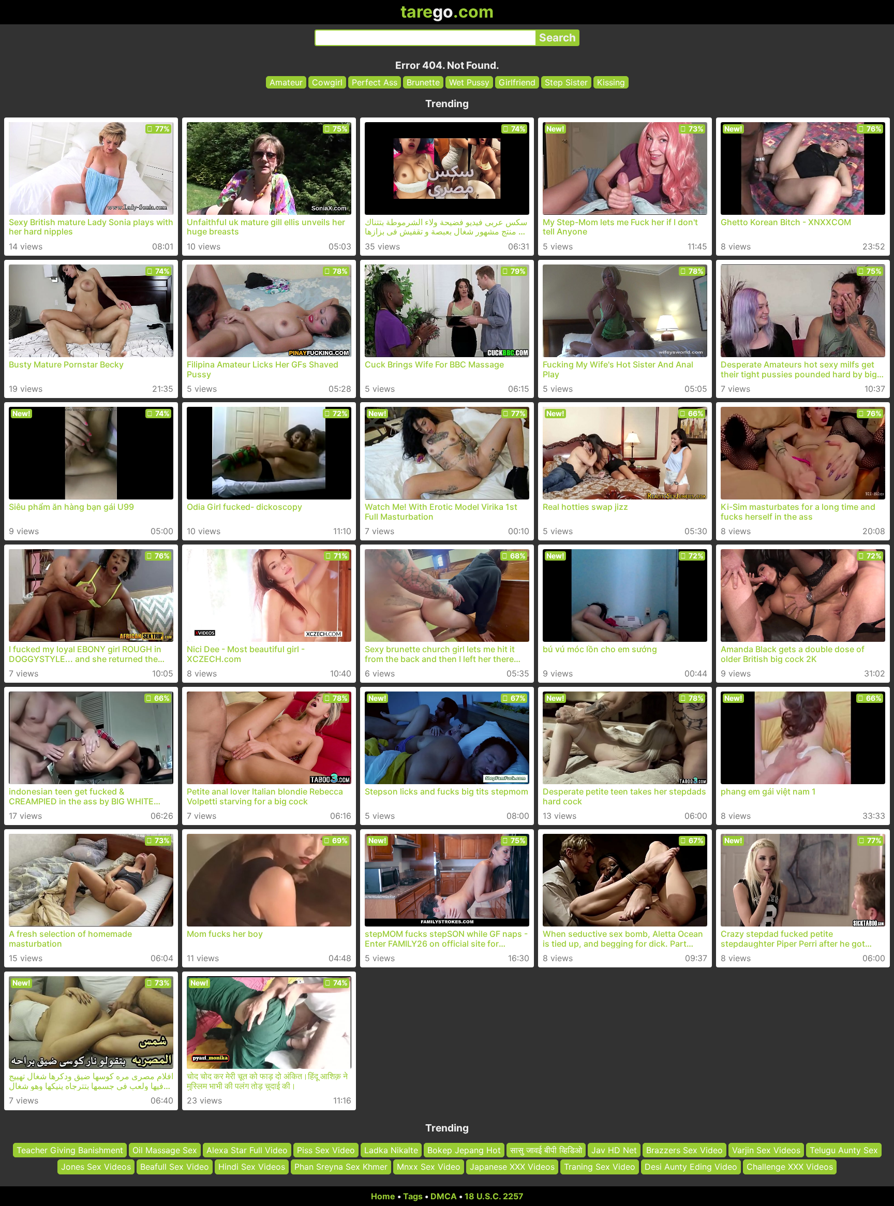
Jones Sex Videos (96, 1167)
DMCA (443, 1196)
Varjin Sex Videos (766, 1150)
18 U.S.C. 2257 (494, 1196)
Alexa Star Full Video (247, 1150)
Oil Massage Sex (164, 1150)
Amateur (286, 82)
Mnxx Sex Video (428, 1167)
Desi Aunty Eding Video (691, 1167)
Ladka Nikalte (391, 1150)
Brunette (423, 82)
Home (383, 1196)
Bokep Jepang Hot (464, 1150)
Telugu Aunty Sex (844, 1150)
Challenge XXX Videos (790, 1167)
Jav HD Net (614, 1150)
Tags (413, 1196)
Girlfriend (517, 82)
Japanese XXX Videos (512, 1167)
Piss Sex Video (326, 1150)
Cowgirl (327, 82)
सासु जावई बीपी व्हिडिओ (546, 1150)
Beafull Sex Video (174, 1167)
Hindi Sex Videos (251, 1167)
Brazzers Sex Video (684, 1150)
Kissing (611, 82)
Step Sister (566, 82)
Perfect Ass (374, 82)
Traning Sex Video (599, 1167)
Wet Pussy (469, 82)
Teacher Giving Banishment (70, 1150)
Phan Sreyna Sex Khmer (341, 1167)
